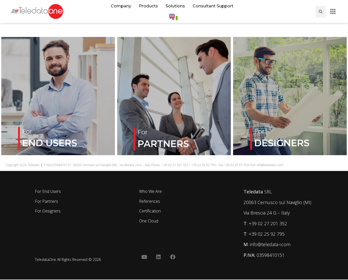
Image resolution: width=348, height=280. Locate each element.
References (149, 201)
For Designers (48, 211)
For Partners (46, 201)
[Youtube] (144, 257)
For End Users (48, 191)
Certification (150, 211)
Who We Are (150, 191)
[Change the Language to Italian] (173, 17)
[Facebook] (173, 257)
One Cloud (148, 221)
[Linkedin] (158, 257)
